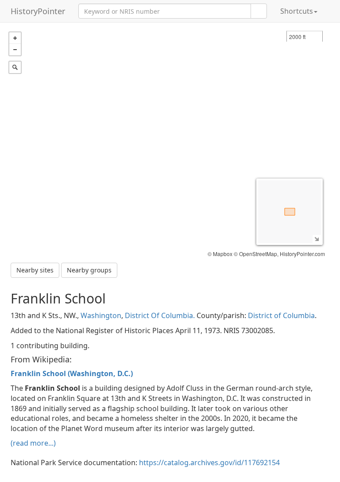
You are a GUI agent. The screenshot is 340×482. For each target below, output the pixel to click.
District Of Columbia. (160, 315)
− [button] (15, 49)
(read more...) (33, 443)
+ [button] (15, 38)
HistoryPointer (38, 11)
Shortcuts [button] (296, 11)
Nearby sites (35, 270)
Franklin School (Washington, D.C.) (72, 373)
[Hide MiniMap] (317, 239)
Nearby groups (89, 270)
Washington (101, 315)
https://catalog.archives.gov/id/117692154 (209, 462)
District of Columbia (281, 315)
